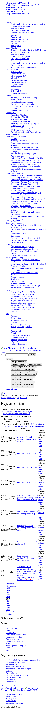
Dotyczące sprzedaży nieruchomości (24, 251)
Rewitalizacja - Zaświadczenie (22, 288)
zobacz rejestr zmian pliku (41, 442)
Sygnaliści (14, 342)
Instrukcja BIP (16, 72)
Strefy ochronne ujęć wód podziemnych (26, 212)
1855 (8, 610)
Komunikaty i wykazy (14, 173)
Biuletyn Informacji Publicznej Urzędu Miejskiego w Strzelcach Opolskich (17, 413)
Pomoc (8, 22)
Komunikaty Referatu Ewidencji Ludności (27, 180)
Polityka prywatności (19, 80)
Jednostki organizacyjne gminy (22, 102)
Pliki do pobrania (17, 156)
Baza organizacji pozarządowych (23, 154)
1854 (8, 607)
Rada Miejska (11, 113)
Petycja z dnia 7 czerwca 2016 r (23, 292)
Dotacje (14, 35)
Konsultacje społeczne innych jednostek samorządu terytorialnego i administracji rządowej (26, 169)
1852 (8, 603)
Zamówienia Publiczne (14, 223)
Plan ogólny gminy (13, 221)
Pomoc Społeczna (17, 277)
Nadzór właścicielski (18, 344)
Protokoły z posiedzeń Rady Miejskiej (25, 123)
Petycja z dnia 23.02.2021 (27, 467)
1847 (8, 592)
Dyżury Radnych (17, 126)
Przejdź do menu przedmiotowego (22, 5)
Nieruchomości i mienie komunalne (24, 273)
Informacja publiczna (19, 340)
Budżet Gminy (16, 100)
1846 (8, 590)
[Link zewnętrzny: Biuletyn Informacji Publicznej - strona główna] (3, 393)
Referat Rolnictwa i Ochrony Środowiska (26, 175)
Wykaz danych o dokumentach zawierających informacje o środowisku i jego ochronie (28, 200)
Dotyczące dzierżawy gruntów (22, 247)
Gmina (8, 95)
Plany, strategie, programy (20, 324)
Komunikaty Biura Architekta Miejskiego (26, 178)
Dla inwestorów (17, 318)
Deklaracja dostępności (19, 93)
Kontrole (14, 316)
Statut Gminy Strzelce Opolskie (23, 128)
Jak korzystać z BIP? (17, 3)
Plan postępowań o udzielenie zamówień (26, 238)
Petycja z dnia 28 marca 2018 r (22, 301)
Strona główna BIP (8, 398)
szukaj (3, 355)
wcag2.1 (10, 359)
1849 (8, 597)
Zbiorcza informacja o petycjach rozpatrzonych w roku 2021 (23, 304)
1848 (8, 595)
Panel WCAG (14, 12)
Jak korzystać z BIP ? (14, 694)
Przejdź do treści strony (18, 9)
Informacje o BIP (12, 69)
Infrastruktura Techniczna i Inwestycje (25, 286)
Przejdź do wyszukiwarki (19, 14)
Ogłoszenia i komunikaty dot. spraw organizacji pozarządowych (24, 204)
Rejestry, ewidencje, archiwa (21, 327)
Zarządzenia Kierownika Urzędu (23, 33)
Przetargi (9, 245)
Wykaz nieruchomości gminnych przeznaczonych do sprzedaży (23, 189)
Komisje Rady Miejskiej (20, 117)
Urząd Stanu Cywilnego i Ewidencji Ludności (28, 264)
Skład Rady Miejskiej (19, 115)
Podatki (13, 275)
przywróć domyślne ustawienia (22, 387)
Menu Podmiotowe (13, 134)
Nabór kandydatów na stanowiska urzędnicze (28, 24)
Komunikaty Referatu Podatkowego (24, 182)
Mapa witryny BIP (18, 74)
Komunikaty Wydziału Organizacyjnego (26, 193)
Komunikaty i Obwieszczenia (22, 197)
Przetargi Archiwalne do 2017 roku (24, 255)
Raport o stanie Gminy (19, 111)
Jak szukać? (15, 44)
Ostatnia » (9, 614)
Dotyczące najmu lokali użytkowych (24, 249)
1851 (8, 601)
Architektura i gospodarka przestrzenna (25, 260)
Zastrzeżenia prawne (18, 82)
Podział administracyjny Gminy (23, 104)
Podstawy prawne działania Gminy (24, 98)
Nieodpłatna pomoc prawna (21, 283)
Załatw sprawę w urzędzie (16, 257)
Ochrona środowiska (18, 266)
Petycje (8, 290)
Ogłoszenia (15, 89)
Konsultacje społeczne (19, 320)
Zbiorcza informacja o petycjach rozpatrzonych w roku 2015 (23, 295)
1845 (8, 588)
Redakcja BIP (16, 46)
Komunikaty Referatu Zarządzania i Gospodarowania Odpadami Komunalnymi (27, 185)
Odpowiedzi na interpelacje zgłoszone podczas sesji (27, 513)
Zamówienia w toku (18, 234)
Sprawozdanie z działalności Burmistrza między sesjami (26, 558)
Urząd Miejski (11, 48)
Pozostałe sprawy (17, 281)
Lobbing (14, 329)
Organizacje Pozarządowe (16, 136)
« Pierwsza (10, 584)
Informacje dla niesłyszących (22, 39)
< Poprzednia (11, 586)
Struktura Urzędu (17, 28)
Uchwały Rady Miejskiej (20, 26)
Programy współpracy (19, 141)
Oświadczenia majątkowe (20, 56)
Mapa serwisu (15, 7)
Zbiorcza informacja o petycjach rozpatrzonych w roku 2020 (27, 439)
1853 (8, 605)
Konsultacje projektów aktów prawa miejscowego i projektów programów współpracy (25, 149)
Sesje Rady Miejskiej (19, 119)
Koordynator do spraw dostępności (24, 67)
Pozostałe (14, 253)
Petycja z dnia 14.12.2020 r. (27, 453)
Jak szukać (15, 78)
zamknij (4, 18)
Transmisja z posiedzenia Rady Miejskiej (26, 132)
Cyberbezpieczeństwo (19, 337)
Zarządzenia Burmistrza (20, 31)
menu (3, 352)
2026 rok (14, 312)
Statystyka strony (17, 85)
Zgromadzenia (16, 37)
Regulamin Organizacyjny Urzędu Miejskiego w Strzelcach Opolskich (28, 51)
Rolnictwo (15, 279)
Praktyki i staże (16, 65)
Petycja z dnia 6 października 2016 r (24, 299)
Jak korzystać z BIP (18, 76)
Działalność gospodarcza (20, 262)
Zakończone (15, 236)
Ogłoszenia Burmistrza (19, 195)
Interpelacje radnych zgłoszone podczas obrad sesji (26, 528)
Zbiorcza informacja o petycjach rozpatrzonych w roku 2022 (23, 308)
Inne (7, 314)
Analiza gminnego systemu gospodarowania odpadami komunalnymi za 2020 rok (27, 497)
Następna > (10, 612)
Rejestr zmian (16, 87)
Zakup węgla (16, 214)
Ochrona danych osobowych (22, 335)
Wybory (14, 322)
